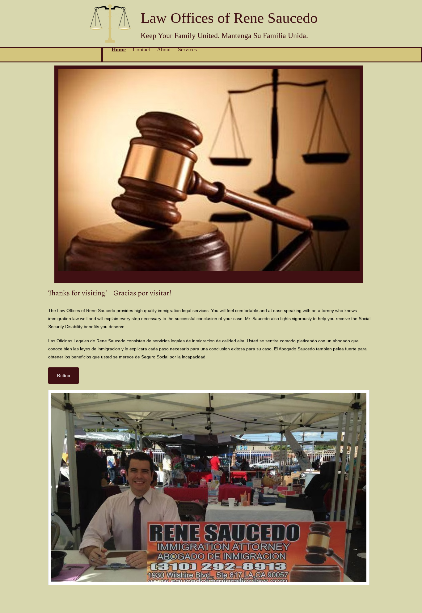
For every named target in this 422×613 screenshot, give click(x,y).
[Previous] (63, 174)
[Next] (354, 174)
